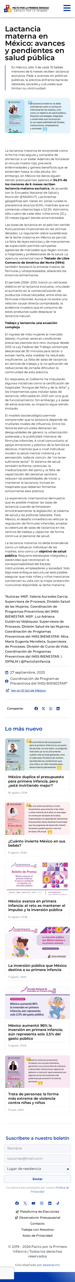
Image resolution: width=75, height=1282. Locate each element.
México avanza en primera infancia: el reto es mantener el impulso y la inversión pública (36, 905)
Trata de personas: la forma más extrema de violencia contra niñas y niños (33, 1098)
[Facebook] (17, 1203)
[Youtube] (33, 1203)
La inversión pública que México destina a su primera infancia (37, 967)
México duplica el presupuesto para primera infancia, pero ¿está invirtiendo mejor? (36, 781)
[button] (36, 708)
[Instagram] (41, 1203)
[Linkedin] (49, 1203)
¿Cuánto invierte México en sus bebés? (36, 843)
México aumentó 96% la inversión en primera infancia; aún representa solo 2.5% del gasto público (35, 1032)
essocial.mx (51, 1265)
